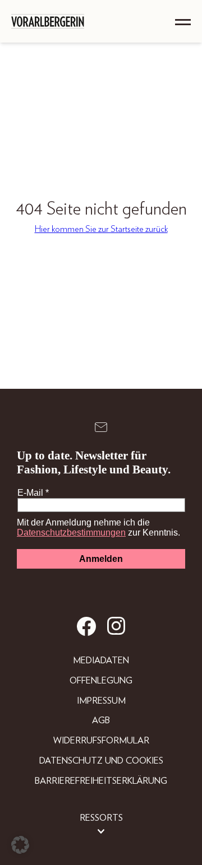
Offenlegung (101, 680)
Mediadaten (101, 660)
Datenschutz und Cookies (101, 760)
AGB (101, 720)
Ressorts (101, 817)
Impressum (101, 700)
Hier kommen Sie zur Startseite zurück (101, 229)
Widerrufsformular (101, 740)
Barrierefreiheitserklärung (101, 780)
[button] (20, 845)
